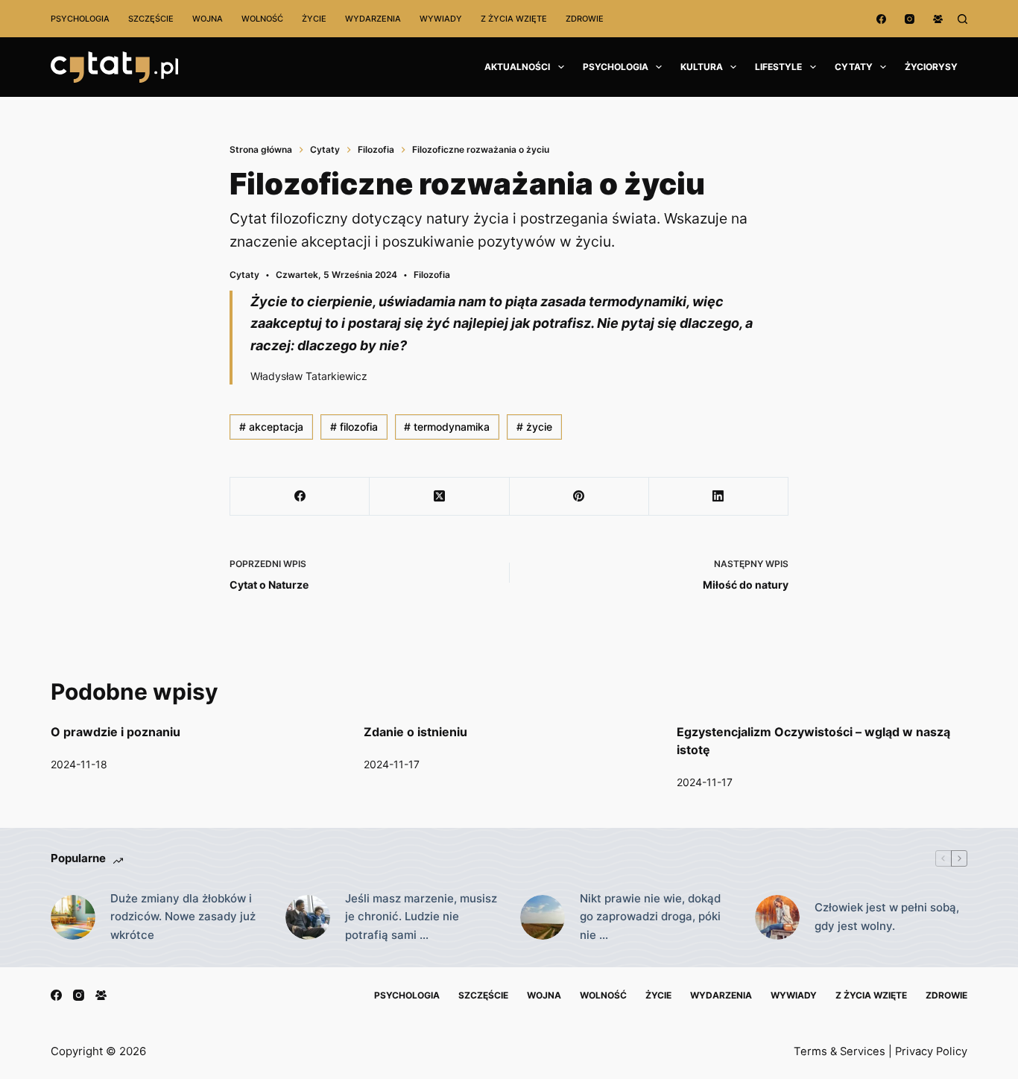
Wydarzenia (373, 18)
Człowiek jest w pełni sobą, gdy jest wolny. (887, 916)
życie (534, 426)
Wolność (262, 18)
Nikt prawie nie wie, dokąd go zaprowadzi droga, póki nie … (650, 917)
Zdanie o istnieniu (415, 731)
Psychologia (80, 18)
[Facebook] (881, 19)
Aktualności (517, 66)
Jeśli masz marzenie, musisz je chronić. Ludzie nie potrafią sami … (421, 917)
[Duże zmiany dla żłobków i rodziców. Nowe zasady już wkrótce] (73, 917)
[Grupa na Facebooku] (938, 19)
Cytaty (854, 66)
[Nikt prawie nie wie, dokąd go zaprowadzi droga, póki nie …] (542, 917)
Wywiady (441, 18)
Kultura (701, 66)
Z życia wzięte (514, 18)
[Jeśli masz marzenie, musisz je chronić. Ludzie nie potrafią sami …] (307, 917)
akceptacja (271, 426)
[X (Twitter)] (439, 497)
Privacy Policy (931, 1051)
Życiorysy (931, 66)
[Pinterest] (579, 497)
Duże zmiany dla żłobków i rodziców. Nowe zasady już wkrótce (183, 917)
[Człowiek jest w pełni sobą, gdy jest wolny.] (777, 917)
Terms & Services (839, 1051)
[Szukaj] (962, 19)
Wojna (207, 18)
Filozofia (432, 274)
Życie (314, 18)
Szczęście (151, 18)
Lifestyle (778, 66)
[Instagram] (909, 19)
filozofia (354, 426)
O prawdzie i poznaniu (115, 731)
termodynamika (447, 426)
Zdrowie (585, 18)
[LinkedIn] (718, 497)
